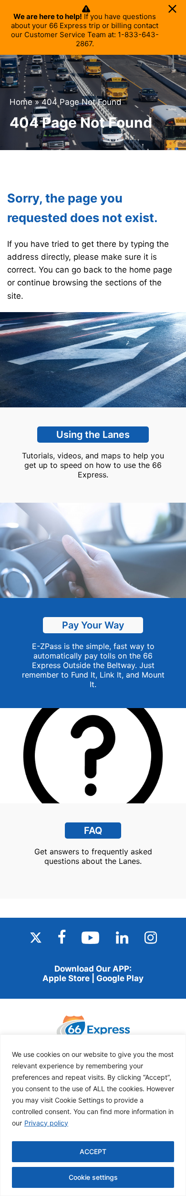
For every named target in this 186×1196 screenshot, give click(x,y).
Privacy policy (46, 1123)
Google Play (120, 978)
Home (21, 102)
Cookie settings (93, 1177)
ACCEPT (93, 1151)
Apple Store (66, 978)
